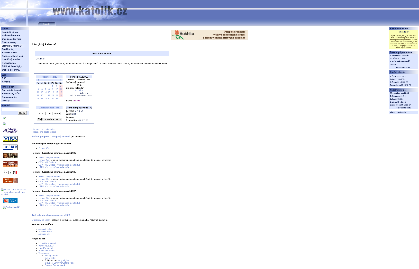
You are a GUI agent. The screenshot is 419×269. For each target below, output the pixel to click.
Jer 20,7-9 (401, 96)
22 (49, 95)
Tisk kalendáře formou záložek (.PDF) (51, 215)
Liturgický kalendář (41, 220)
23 (53, 95)
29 (49, 98)
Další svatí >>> (86, 93)
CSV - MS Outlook (47, 162)
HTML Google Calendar (49, 157)
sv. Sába (79, 90)
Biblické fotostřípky (12, 66)
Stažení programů (11, 70)
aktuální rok (44, 234)
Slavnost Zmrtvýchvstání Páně (59, 263)
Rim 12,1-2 (401, 102)
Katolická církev (10, 32)
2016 (55, 77)
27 (42, 98)
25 (61, 95)
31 (57, 98)
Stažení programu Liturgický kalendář (51, 136)
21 (45, 95)
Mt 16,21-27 (406, 105)
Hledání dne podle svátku (44, 129)
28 (45, 98)
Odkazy (5, 100)
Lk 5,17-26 (40, 59)
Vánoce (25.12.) (46, 246)
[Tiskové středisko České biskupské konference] (4, 124)
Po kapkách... (9, 63)
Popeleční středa (46, 250)
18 (61, 92)
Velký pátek (50, 258)
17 (57, 92)
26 (38, 98)
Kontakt (6, 82)
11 (61, 89)
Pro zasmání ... (9, 97)
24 (57, 95)
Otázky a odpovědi (11, 39)
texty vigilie (63, 260)
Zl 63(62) (399, 99)
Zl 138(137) (400, 79)
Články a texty (9, 42)
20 (42, 95)
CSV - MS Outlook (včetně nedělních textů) (59, 165)
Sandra (393, 64)
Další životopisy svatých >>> (80, 95)
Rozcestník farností (11, 90)
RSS (4, 78)
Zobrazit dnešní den (49, 107)
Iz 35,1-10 (79, 111)
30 (53, 98)
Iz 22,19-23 (401, 76)
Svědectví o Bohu (11, 35)
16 (53, 92)
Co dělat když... (10, 49)
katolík (46, 24)
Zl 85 (74, 114)
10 (57, 89)
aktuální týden (45, 229)
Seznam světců (9, 52)
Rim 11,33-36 (402, 82)
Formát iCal (43, 148)
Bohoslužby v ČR (10, 93)
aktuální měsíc (45, 231)
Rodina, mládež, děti (12, 56)
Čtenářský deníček (11, 59)
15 (49, 92)
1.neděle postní (45, 248)
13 (42, 92)
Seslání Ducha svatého (56, 265)
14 (45, 92)
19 (38, 95)
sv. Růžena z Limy (397, 58)
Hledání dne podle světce (44, 132)
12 (38, 92)
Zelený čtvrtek (52, 255)
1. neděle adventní (47, 243)
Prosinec (46, 77)
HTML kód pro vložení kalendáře (53, 167)
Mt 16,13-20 (404, 32)
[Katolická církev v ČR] (4, 118)
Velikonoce (43, 253)
